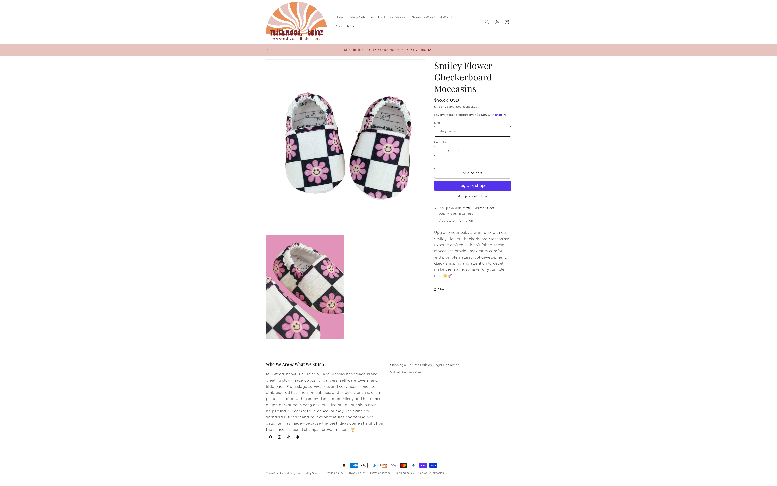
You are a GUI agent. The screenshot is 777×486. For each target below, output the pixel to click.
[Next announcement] (509, 50)
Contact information (431, 473)
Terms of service (380, 473)
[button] (361, 17)
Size (437, 122)
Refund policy (335, 473)
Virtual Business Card (406, 372)
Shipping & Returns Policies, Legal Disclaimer (424, 365)
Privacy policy (357, 473)
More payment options (472, 196)
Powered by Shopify (309, 473)
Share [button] (442, 289)
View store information (456, 220)
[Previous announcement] (267, 50)
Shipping (440, 106)
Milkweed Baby (286, 473)
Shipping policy (404, 473)
